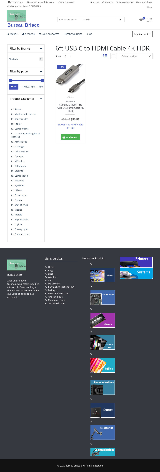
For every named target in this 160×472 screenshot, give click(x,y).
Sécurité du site (56, 303)
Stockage (19, 146)
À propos (108, 2)
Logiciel (18, 224)
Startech (13, 59)
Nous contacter (125, 2)
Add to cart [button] (72, 137)
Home (51, 267)
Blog (50, 270)
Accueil (95, 2)
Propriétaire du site (58, 293)
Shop (149, 6)
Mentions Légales (57, 300)
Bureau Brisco (23, 25)
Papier (18, 123)
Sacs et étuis (21, 204)
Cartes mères (22, 128)
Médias (18, 209)
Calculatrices (21, 151)
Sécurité (19, 170)
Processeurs (21, 195)
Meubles (19, 180)
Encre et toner (22, 234)
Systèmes (20, 185)
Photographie (22, 229)
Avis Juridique (55, 296)
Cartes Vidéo (21, 175)
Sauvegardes (21, 118)
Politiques (53, 290)
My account (54, 283)
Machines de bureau (25, 114)
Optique (19, 156)
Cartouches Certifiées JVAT (61, 286)
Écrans (18, 200)
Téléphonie (20, 165)
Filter (14, 86)
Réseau (18, 109)
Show (58, 56)
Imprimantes (21, 219)
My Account (141, 34)
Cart (50, 280)
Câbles (70, 97)
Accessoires (21, 141)
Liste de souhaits (144, 2)
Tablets (18, 214)
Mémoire (19, 161)
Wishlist (52, 277)
